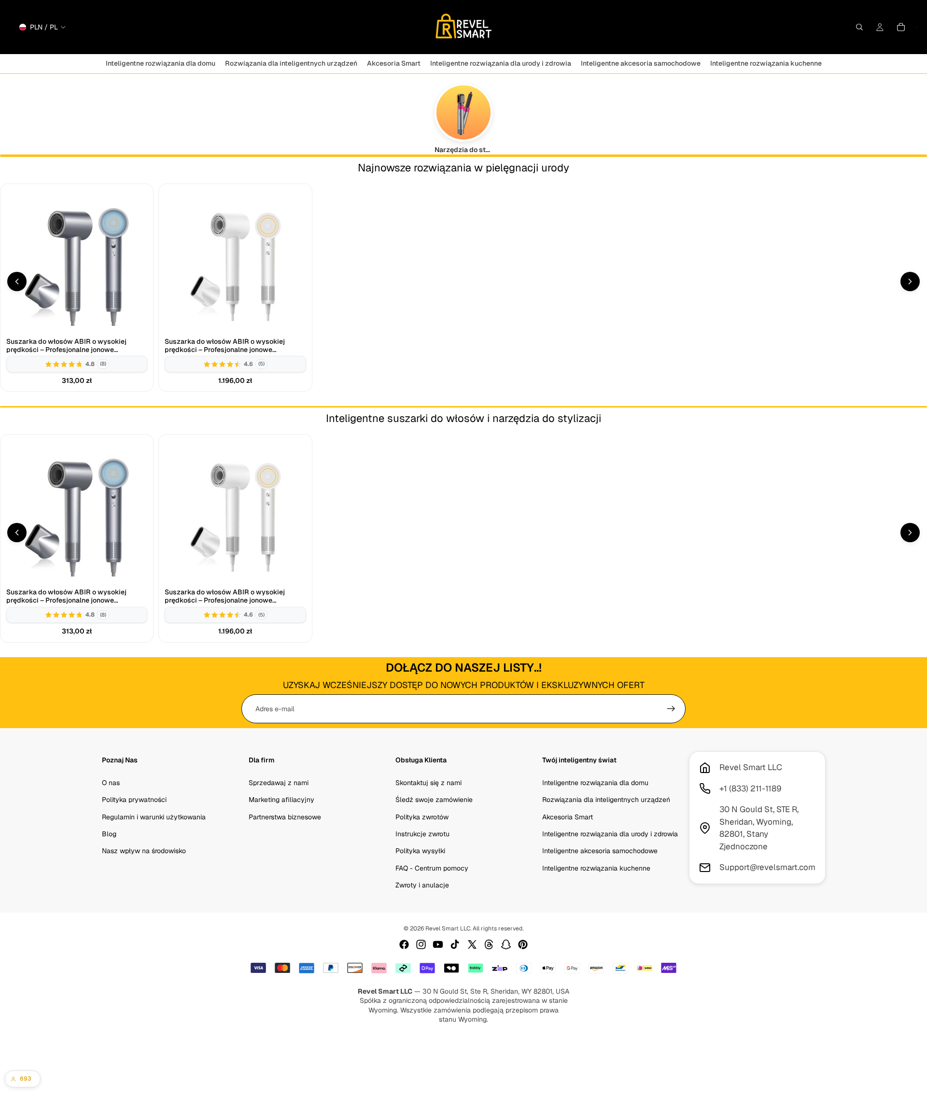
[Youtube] (438, 944)
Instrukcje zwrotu (422, 834)
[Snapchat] (506, 944)
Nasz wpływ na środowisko (144, 851)
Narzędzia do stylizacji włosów (463, 149)
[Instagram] (421, 944)
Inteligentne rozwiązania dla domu (595, 782)
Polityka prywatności (134, 799)
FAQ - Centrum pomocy (431, 868)
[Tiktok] (455, 944)
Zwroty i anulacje (422, 885)
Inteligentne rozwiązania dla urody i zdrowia (610, 834)
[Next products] (910, 281)
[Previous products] (17, 281)
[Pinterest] (523, 944)
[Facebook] (404, 944)
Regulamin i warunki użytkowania (154, 817)
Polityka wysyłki (420, 851)
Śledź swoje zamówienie (434, 799)
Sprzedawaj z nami (279, 782)
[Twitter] (472, 944)
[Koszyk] (901, 27)
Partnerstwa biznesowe (285, 817)
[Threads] (489, 944)
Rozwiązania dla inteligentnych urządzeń (606, 799)
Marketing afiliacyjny (281, 799)
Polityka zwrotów (422, 817)
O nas (111, 782)
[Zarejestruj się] (671, 709)
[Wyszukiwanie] (859, 27)
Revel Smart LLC (447, 928)
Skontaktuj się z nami (428, 782)
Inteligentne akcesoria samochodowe (600, 851)
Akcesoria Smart (567, 817)
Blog (109, 834)
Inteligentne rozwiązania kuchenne (596, 868)
